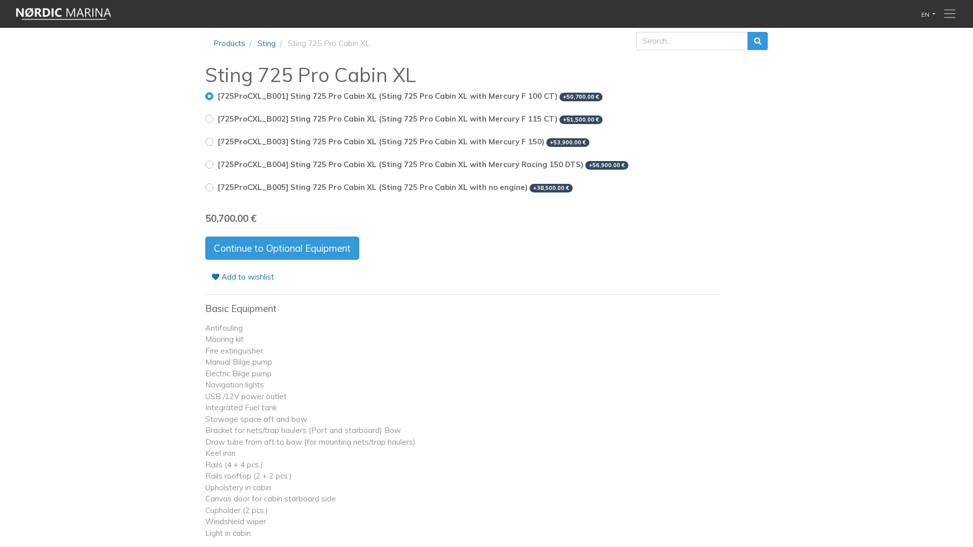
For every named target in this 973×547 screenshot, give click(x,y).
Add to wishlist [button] (246, 277)
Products (229, 43)
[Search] (757, 41)
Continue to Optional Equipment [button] (282, 248)
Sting (266, 43)
